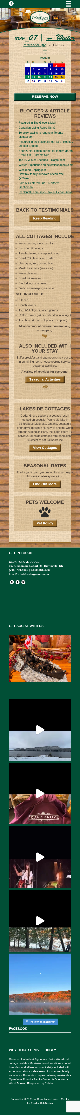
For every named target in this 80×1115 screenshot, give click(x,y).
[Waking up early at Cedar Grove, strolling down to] (40, 984)
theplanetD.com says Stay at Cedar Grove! (46, 192)
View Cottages (45, 448)
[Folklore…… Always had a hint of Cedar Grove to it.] (40, 857)
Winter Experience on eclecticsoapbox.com (46, 164)
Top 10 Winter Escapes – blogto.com (42, 159)
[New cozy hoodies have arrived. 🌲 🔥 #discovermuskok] (40, 793)
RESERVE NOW (45, 97)
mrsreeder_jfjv (34, 45)
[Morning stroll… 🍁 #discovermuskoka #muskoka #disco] (40, 921)
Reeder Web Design (42, 1103)
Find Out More (45, 484)
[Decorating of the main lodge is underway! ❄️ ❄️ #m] (40, 666)
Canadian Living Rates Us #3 (37, 127)
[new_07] (45, 86)
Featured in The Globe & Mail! (37, 122)
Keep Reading (45, 218)
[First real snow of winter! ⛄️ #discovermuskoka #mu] (40, 730)
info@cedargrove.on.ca (33, 574)
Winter (60, 38)
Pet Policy (45, 523)
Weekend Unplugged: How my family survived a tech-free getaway (41, 174)
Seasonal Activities (45, 379)
